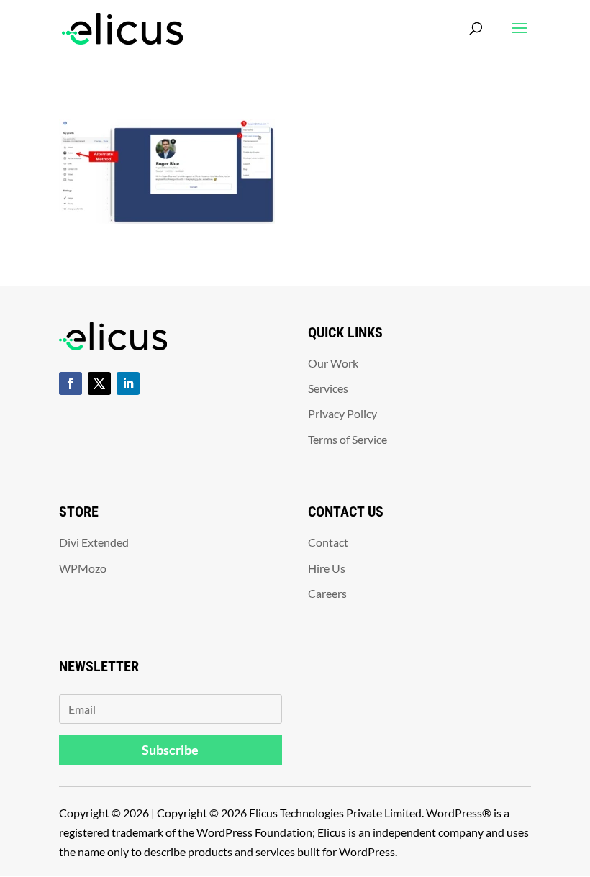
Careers (327, 593)
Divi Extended (94, 542)
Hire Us (326, 568)
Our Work (333, 363)
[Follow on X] (99, 383)
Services (328, 388)
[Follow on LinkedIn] (128, 383)
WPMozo (82, 568)
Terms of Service (347, 439)
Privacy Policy (342, 413)
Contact (328, 542)
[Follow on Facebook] (70, 383)
